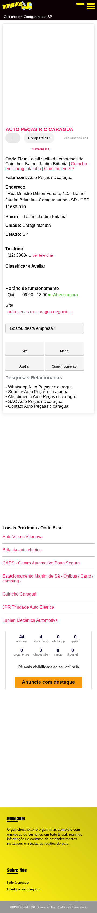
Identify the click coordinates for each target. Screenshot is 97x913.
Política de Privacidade (72, 906)
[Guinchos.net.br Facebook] (8, 848)
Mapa (64, 351)
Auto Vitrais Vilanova (22, 536)
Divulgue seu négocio (23, 889)
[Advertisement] (48, 76)
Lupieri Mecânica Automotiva (30, 620)
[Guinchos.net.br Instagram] (13, 848)
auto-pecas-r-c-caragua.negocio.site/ (41, 311)
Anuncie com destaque (48, 682)
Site (24, 351)
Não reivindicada (75, 138)
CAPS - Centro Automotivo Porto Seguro (41, 563)
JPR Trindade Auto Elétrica (28, 607)
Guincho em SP (59, 168)
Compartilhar (39, 138)
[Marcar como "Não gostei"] (17, 138)
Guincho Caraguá (19, 594)
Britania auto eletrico (22, 550)
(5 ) (40, 148)
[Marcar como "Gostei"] (10, 138)
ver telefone (42, 255)
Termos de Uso (46, 906)
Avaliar (24, 366)
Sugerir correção (64, 366)
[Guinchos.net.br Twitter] (10, 848)
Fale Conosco (18, 882)
